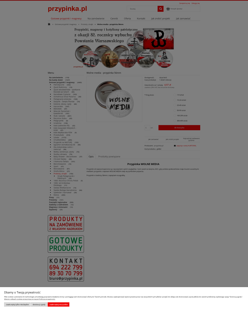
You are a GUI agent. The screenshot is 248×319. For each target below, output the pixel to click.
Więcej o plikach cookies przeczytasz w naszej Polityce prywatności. (29, 299)
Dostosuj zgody (39, 304)
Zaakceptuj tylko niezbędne (17, 304)
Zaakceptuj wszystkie (58, 304)
